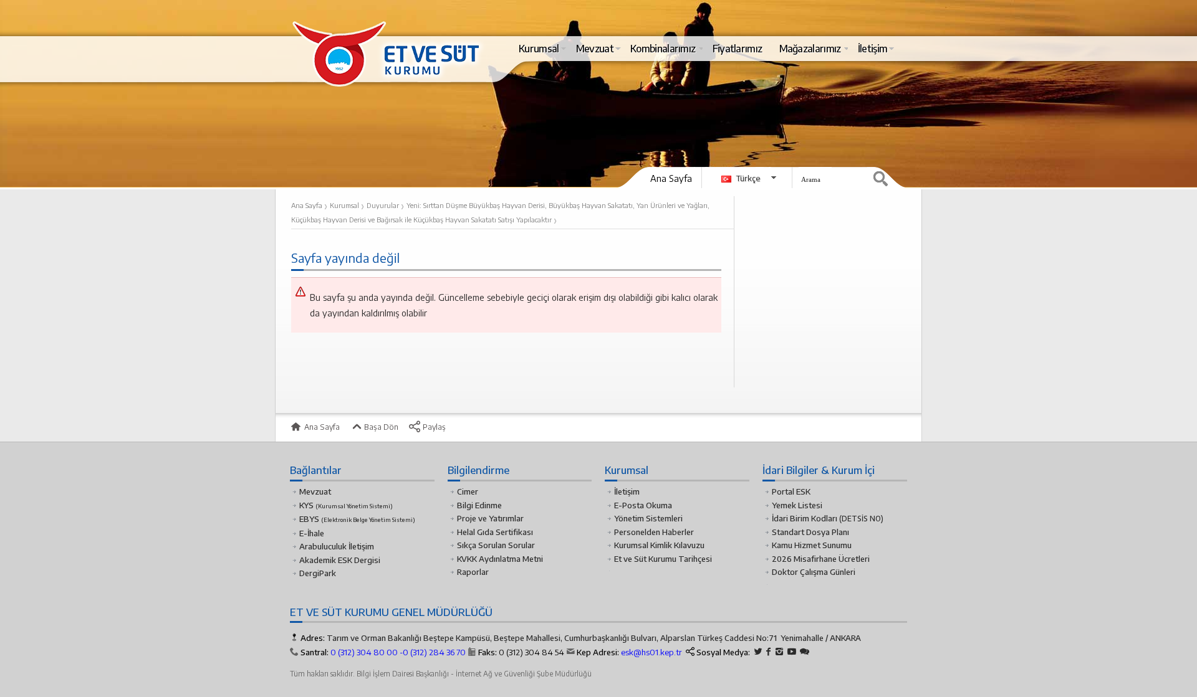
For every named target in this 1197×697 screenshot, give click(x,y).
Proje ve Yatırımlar (490, 518)
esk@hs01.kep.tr (651, 652)
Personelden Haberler (654, 532)
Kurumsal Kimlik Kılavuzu (659, 545)
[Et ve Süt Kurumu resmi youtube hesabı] (791, 652)
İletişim (627, 491)
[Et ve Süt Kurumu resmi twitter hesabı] (758, 652)
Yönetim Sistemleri (648, 518)
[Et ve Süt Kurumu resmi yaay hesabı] (804, 652)
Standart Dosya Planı (810, 532)
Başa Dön (380, 427)
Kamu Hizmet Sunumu (812, 545)
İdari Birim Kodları (804, 518)
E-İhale (311, 533)
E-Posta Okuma (643, 505)
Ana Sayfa (671, 178)
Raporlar (473, 572)
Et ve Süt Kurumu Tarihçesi (663, 559)
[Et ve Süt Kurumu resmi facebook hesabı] (768, 652)
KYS (346, 505)
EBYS (357, 519)
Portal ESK (791, 491)
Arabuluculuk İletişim (336, 546)
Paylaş (433, 427)
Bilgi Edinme (479, 505)
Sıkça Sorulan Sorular (496, 545)
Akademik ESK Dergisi (339, 560)
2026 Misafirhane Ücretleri (821, 559)
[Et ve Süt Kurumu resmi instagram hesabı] (779, 652)
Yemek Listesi (797, 505)
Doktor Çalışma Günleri (813, 572)
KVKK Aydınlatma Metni (500, 559)
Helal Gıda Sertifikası (495, 532)
